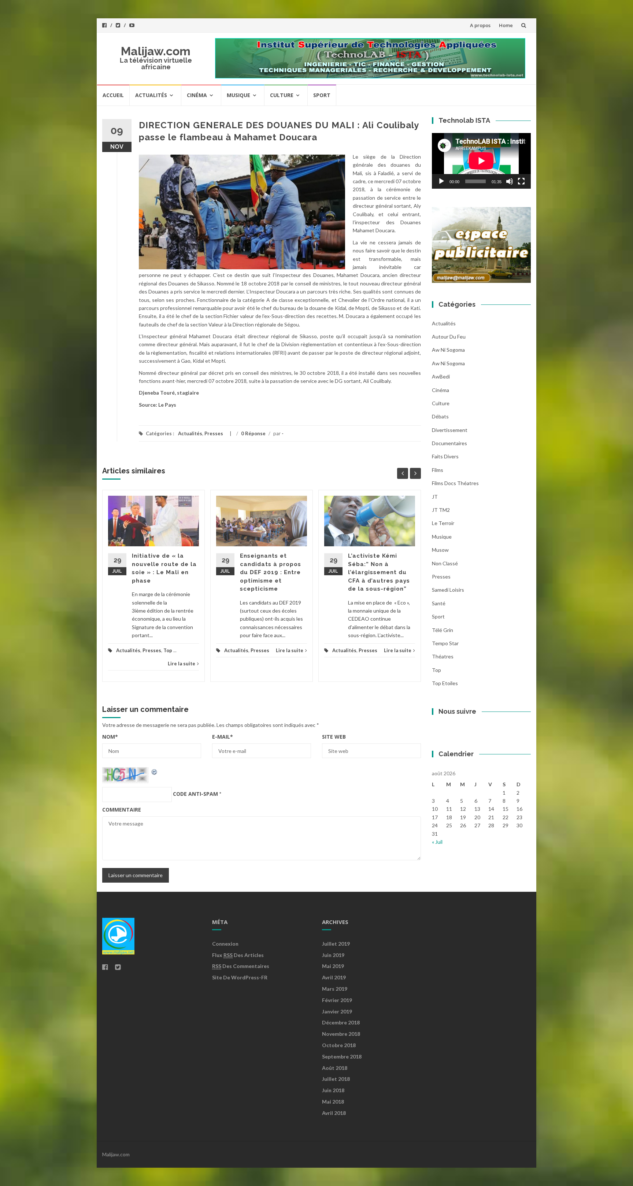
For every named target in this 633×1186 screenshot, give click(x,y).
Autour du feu (449, 336)
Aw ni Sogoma (448, 363)
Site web (334, 736)
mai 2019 (333, 966)
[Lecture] (441, 181)
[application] (481, 161)
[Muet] (509, 181)
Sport (321, 95)
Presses (213, 433)
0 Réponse (253, 433)
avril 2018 (334, 1113)
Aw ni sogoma (448, 350)
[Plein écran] (521, 181)
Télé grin (442, 630)
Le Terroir (443, 523)
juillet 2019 (336, 944)
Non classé (445, 563)
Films (437, 470)
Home (506, 25)
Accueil (113, 95)
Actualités (151, 95)
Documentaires (449, 443)
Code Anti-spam (195, 793)
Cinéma (197, 95)
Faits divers (445, 456)
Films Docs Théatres (455, 483)
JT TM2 (441, 510)
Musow (440, 550)
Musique (238, 95)
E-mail (222, 736)
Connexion (225, 944)
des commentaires (240, 966)
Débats (440, 416)
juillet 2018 (336, 1079)
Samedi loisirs (448, 590)
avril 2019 (334, 977)
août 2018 (334, 1068)
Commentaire (121, 809)
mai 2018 (333, 1101)
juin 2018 (333, 1090)
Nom (110, 736)
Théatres (443, 656)
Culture (281, 95)
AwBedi (441, 376)
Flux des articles (238, 955)
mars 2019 (334, 989)
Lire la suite (181, 663)
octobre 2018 (339, 1045)
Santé (438, 603)
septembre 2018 (342, 1056)
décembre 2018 (341, 1022)
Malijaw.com (155, 51)
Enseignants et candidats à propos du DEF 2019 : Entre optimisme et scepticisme (270, 572)
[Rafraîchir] (155, 771)
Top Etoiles (445, 683)
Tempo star (445, 643)
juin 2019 (333, 955)
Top (167, 650)
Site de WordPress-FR (239, 977)
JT (435, 497)
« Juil (437, 842)
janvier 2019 (337, 1011)
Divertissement (449, 430)
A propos (480, 25)
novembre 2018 (341, 1034)
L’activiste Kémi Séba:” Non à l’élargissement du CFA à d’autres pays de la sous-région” (379, 572)
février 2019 (337, 1000)
